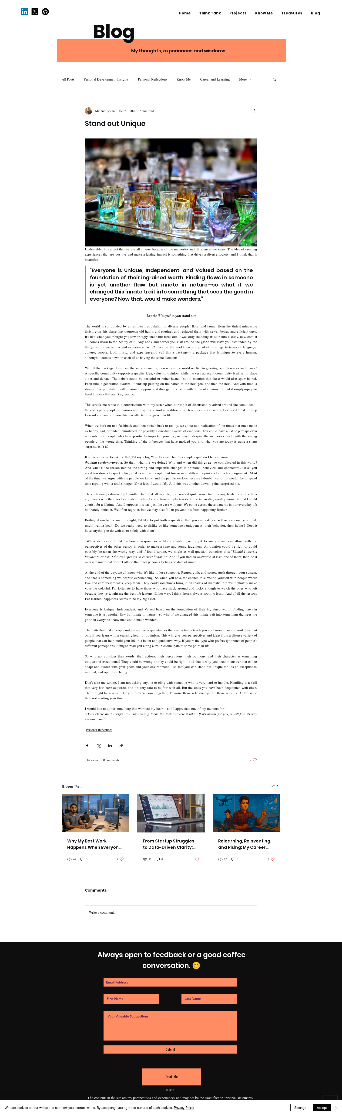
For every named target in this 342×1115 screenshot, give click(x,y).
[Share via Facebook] (87, 745)
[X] (34, 11)
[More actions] (254, 111)
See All (275, 786)
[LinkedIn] (24, 11)
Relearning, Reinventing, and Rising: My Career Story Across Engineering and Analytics (245, 844)
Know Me (184, 79)
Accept (322, 1107)
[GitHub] (45, 11)
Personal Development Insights (106, 79)
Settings (300, 1107)
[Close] (336, 1107)
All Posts (68, 79)
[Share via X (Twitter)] (98, 745)
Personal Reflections (152, 79)
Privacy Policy (184, 1107)
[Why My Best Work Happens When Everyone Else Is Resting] (95, 813)
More (243, 79)
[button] (274, 79)
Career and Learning (215, 79)
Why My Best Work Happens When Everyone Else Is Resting (94, 844)
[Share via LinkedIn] (110, 745)
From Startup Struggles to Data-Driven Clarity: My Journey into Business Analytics (170, 844)
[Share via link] (121, 745)
